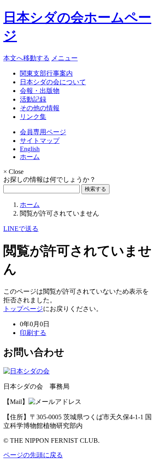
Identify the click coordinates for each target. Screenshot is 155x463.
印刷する (33, 332)
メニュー (64, 58)
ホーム (30, 156)
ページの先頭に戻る (33, 454)
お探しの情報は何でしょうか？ (49, 179)
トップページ (23, 308)
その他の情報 (40, 108)
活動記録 (33, 99)
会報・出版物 (40, 90)
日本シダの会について (53, 81)
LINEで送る (20, 228)
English (30, 148)
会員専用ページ (43, 131)
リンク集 (33, 116)
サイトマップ (40, 140)
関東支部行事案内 (46, 73)
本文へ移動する (26, 58)
